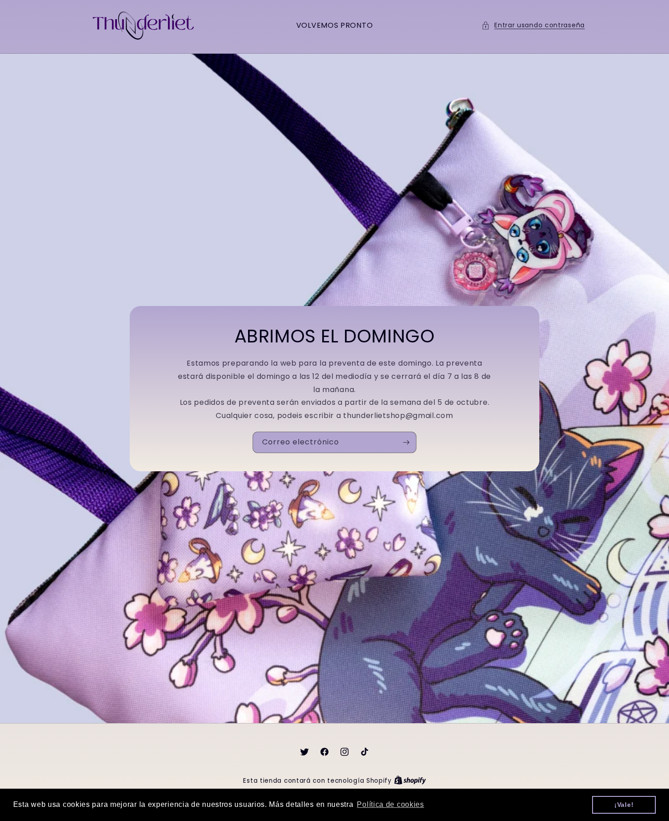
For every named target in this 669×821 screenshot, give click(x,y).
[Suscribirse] (406, 442)
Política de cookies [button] (390, 804)
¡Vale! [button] (624, 804)
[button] (533, 25)
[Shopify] (410, 780)
